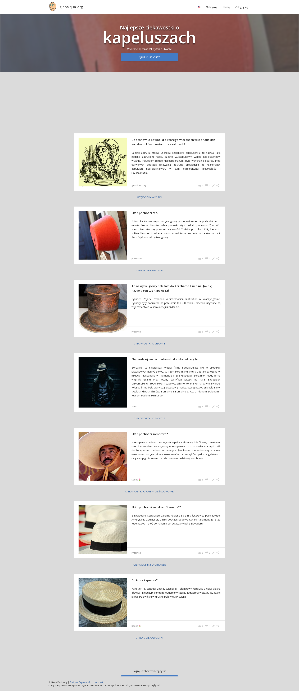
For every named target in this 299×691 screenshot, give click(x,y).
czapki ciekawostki (149, 270)
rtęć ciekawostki (149, 197)
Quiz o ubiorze (149, 57)
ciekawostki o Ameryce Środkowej (149, 491)
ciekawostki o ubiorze (149, 564)
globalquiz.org (71, 7)
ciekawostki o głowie (149, 343)
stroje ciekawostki (149, 637)
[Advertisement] (149, 102)
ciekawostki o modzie (149, 418)
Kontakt (99, 682)
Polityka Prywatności (81, 682)
